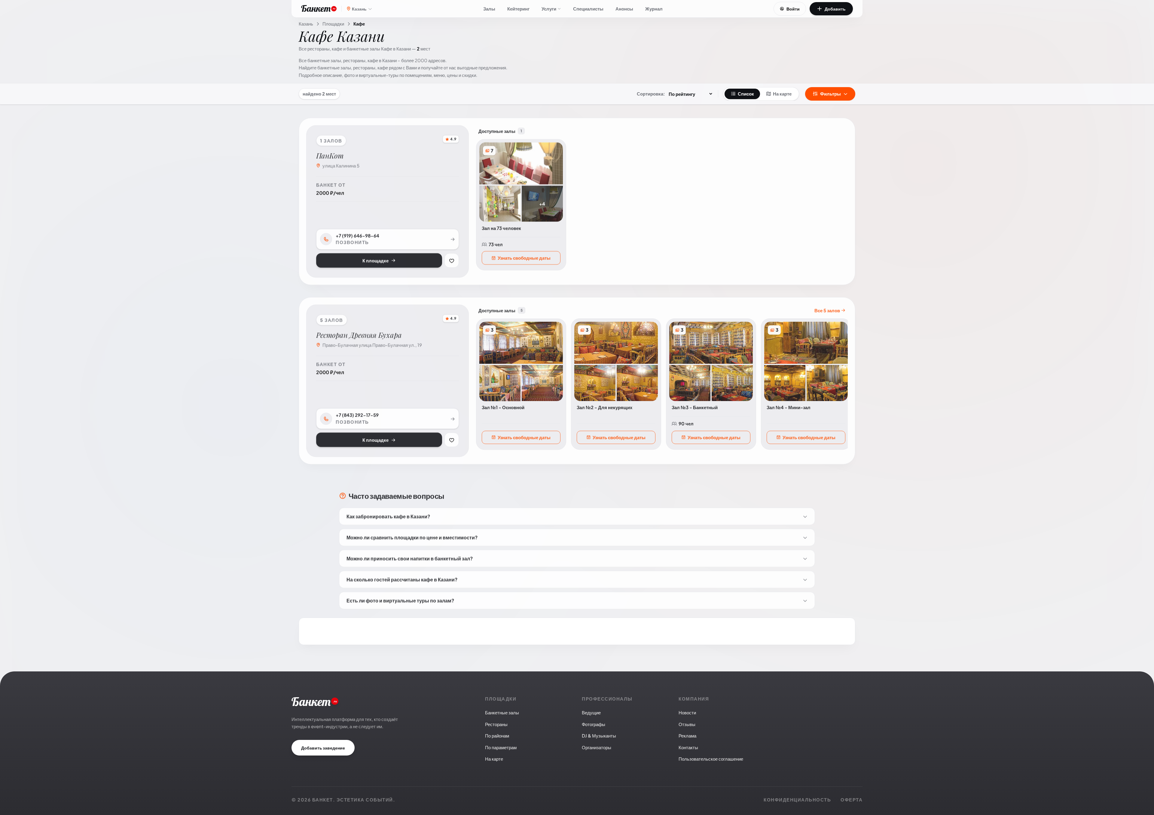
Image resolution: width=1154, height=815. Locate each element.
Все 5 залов (827, 309)
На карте (782, 93)
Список (746, 93)
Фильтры (830, 93)
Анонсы (624, 8)
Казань (306, 23)
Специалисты (588, 8)
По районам (497, 735)
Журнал (654, 8)
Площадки (333, 23)
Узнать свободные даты (524, 256)
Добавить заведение (323, 747)
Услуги (549, 8)
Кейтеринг (518, 8)
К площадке (375, 259)
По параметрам (501, 747)
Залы (489, 8)
